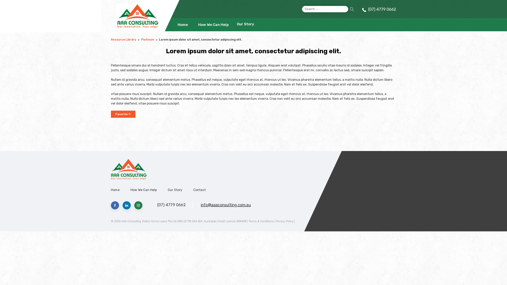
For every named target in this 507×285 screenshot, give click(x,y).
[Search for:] (325, 9)
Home (183, 25)
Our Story (245, 24)
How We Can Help (213, 25)
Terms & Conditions (261, 221)
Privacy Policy (284, 221)
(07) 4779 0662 (382, 9)
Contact (199, 190)
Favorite (121, 114)
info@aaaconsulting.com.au (226, 204)
